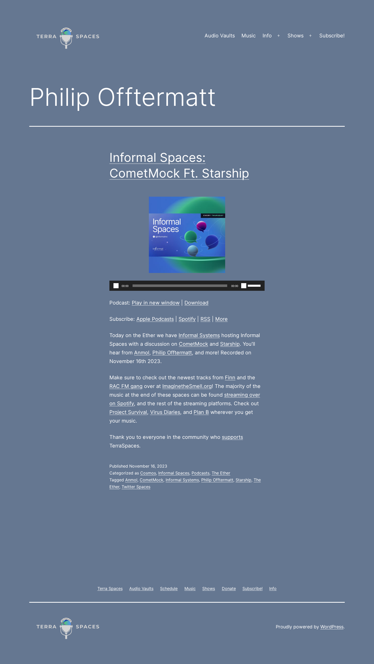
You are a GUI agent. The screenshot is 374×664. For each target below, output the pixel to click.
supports (232, 437)
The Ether (221, 472)
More (221, 319)
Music (248, 36)
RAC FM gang (125, 386)
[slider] (255, 285)
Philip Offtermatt (172, 353)
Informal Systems (199, 335)
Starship (230, 344)
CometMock (193, 344)
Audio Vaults (220, 36)
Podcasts (200, 472)
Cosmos (148, 472)
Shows (295, 36)
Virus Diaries (165, 412)
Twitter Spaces (136, 486)
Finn (230, 377)
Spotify (187, 319)
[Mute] (243, 285)
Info (267, 36)
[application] (187, 286)
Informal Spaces (173, 472)
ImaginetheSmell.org (187, 386)
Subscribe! (332, 36)
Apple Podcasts (155, 319)
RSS (205, 319)
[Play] (116, 285)
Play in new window (156, 303)
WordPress (331, 626)
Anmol (141, 353)
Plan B (201, 412)
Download (196, 303)
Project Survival (128, 412)
